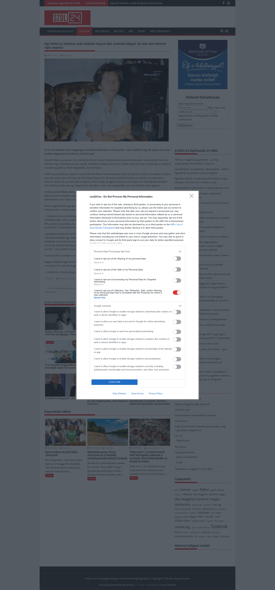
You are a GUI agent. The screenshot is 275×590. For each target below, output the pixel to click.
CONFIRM (114, 382)
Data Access (137, 393)
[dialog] (137, 295)
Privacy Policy (155, 393)
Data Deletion (119, 393)
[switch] (177, 258)
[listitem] (137, 251)
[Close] (193, 197)
